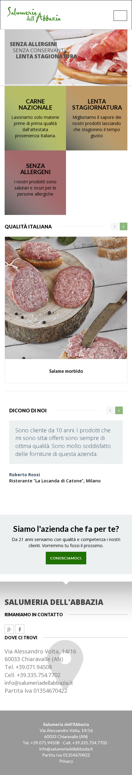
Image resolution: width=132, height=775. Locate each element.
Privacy (66, 761)
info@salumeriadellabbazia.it (39, 682)
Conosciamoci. (66, 558)
